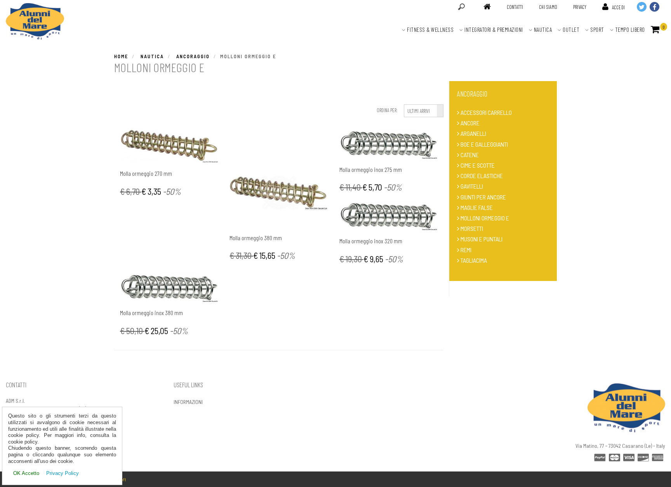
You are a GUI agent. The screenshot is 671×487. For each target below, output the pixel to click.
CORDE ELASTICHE (482, 175)
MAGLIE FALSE (477, 207)
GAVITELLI (472, 186)
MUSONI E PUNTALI (481, 239)
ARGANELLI (473, 133)
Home (121, 56)
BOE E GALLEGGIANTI (484, 144)
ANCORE (470, 123)
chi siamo (548, 7)
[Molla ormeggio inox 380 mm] (169, 287)
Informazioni (188, 402)
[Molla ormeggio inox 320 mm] (388, 215)
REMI (466, 249)
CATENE (470, 154)
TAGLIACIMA (474, 260)
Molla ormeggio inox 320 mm (370, 240)
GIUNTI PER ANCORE (483, 197)
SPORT (596, 29)
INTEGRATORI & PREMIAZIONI (493, 29)
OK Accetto (26, 473)
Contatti (515, 7)
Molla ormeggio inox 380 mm (151, 312)
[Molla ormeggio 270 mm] (169, 146)
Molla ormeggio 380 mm (255, 237)
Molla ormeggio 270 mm (146, 173)
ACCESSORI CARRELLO (486, 112)
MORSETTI (472, 228)
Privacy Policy (62, 473)
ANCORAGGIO (193, 56)
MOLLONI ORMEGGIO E (485, 218)
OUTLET (570, 29)
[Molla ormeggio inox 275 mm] (388, 143)
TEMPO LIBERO (629, 29)
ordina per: (387, 110)
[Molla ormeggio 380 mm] (278, 178)
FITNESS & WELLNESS (430, 29)
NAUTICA (542, 29)
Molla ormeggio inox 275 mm (370, 169)
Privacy (579, 7)
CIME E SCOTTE (478, 165)
